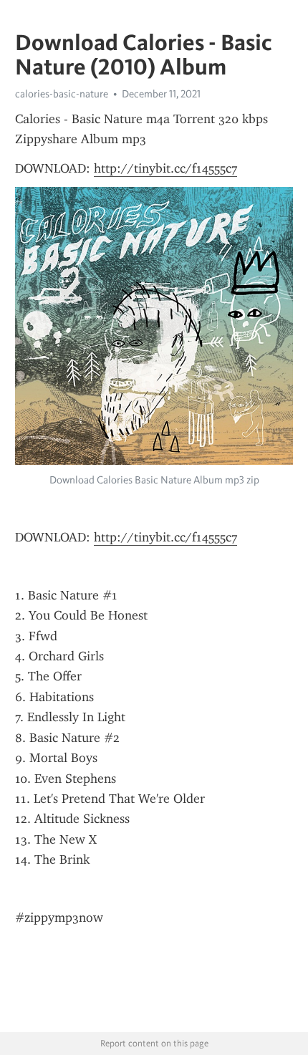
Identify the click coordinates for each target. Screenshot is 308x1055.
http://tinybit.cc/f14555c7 (165, 168)
